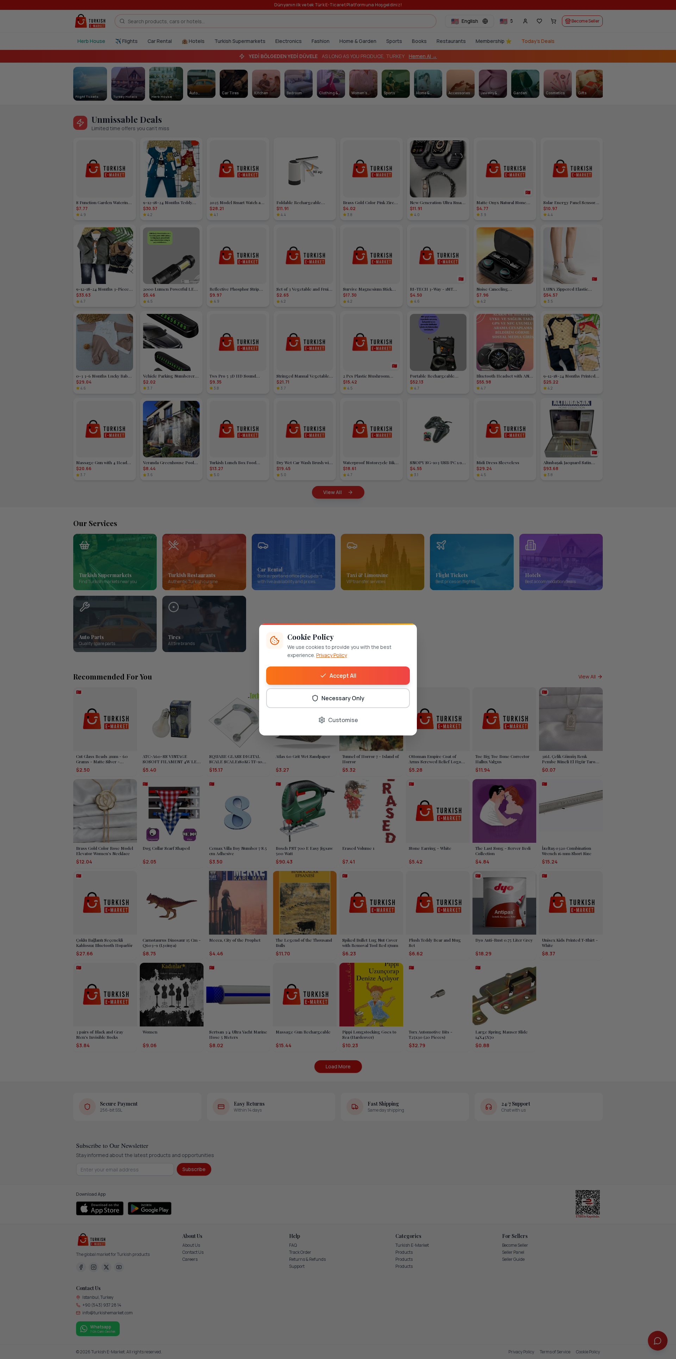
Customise (343, 720)
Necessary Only (342, 698)
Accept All (343, 676)
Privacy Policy (331, 655)
